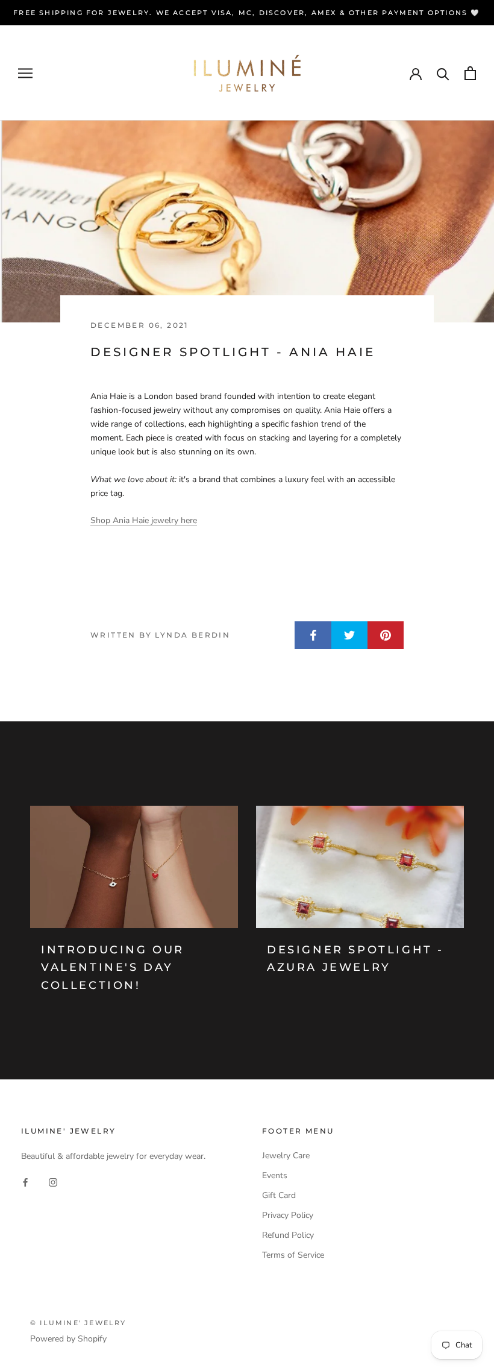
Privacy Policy (287, 1215)
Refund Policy (288, 1235)
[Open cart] (470, 73)
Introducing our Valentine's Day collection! (112, 967)
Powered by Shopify (68, 1338)
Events (274, 1175)
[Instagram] (53, 1182)
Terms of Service (293, 1255)
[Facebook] (25, 1182)
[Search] (443, 73)
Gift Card (279, 1195)
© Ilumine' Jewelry (78, 1323)
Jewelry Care (286, 1155)
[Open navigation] (25, 73)
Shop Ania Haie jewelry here (143, 520)
